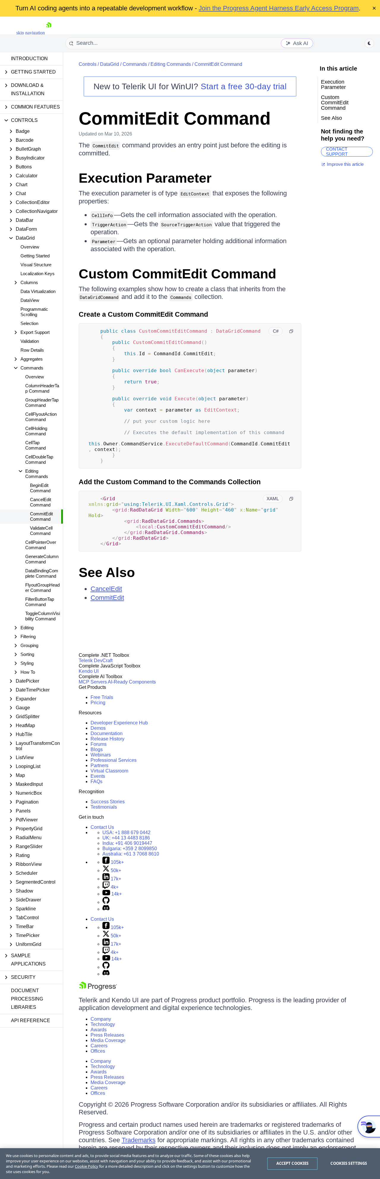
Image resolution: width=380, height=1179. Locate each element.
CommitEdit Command (41, 516)
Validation (29, 341)
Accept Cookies (292, 1163)
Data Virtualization (38, 291)
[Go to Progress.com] (98, 988)
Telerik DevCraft (96, 660)
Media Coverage (108, 1040)
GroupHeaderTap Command (41, 402)
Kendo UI (89, 671)
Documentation (107, 733)
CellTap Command (35, 445)
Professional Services (114, 760)
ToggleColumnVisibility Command (42, 616)
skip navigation (30, 32)
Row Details (32, 350)
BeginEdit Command (40, 488)
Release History (107, 738)
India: (127, 843)
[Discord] (106, 909)
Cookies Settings (348, 1163)
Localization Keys (37, 273)
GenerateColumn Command (41, 559)
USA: (126, 832)
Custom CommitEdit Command (177, 273)
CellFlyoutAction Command (41, 417)
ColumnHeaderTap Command (42, 388)
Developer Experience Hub (119, 722)
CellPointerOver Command (40, 545)
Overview (29, 246)
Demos (98, 728)
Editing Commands (171, 64)
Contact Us (102, 827)
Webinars (101, 754)
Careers (99, 1045)
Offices (98, 1051)
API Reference (30, 1020)
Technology (103, 1024)
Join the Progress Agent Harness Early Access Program (279, 8)
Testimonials (104, 807)
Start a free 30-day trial (243, 86)
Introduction (29, 58)
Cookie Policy (86, 1166)
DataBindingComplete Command (41, 573)
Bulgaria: (129, 848)
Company (101, 1019)
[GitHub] (106, 902)
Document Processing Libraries (27, 999)
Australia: (130, 853)
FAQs (96, 781)
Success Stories (108, 801)
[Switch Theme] (369, 43)
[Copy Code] (291, 331)
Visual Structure (35, 264)
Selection (29, 323)
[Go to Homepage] (48, 32)
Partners (99, 765)
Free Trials (102, 697)
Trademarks (139, 1140)
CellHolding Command (36, 431)
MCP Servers (93, 681)
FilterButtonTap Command (39, 602)
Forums (99, 744)
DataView (29, 300)
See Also (107, 572)
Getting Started (35, 255)
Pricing (98, 702)
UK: (126, 837)
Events (98, 776)
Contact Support (337, 152)
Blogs (97, 749)
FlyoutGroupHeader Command (42, 587)
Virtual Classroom (109, 770)
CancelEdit (106, 588)
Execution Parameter (145, 178)
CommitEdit (107, 597)
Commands (135, 64)
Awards (99, 1029)
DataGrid (109, 64)
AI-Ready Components (132, 681)
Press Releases (107, 1035)
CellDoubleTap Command (39, 459)
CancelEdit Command (40, 502)
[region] (190, 1163)
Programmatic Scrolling (34, 312)
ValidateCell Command (41, 530)
